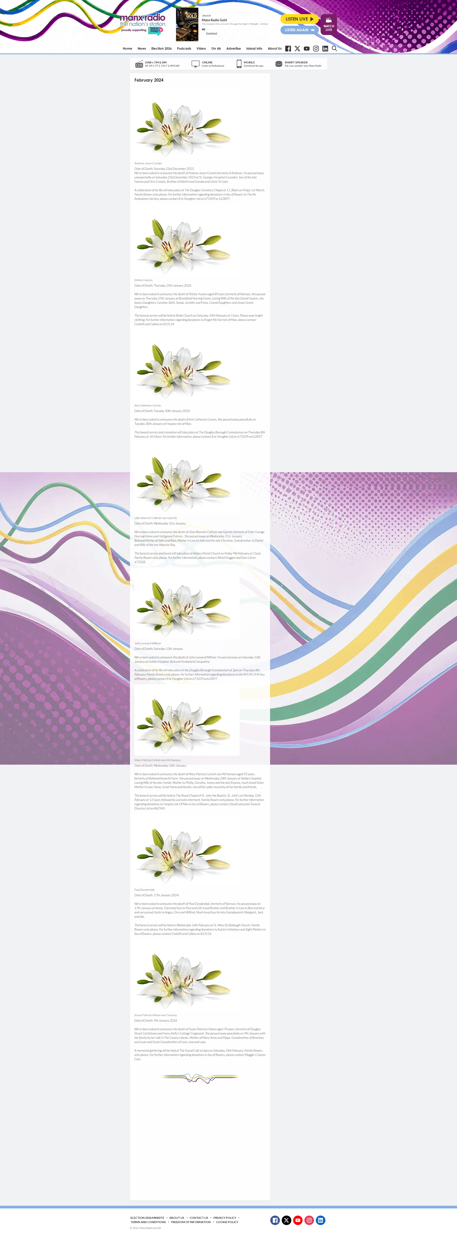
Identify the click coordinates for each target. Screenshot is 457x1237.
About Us (275, 48)
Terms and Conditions (148, 1222)
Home (127, 48)
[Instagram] (316, 48)
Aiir (159, 1227)
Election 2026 (161, 48)
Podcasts (184, 48)
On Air (216, 48)
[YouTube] (307, 48)
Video (201, 48)
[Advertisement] (201, 1139)
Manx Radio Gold (214, 20)
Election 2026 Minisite (147, 1217)
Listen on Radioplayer (213, 65)
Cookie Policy (227, 1222)
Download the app (253, 65)
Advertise (233, 48)
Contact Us (199, 1217)
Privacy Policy (225, 1217)
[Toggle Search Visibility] (334, 48)
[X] (297, 48)
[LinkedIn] (325, 48)
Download (211, 33)
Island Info (254, 48)
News (142, 48)
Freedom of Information (191, 1222)
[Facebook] (288, 48)
